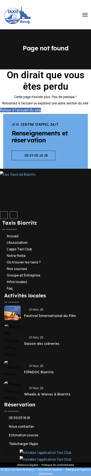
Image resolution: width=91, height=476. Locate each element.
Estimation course (23, 435)
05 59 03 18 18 (19, 417)
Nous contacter (21, 426)
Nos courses (17, 268)
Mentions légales (27, 465)
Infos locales (17, 281)
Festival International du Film (50, 316)
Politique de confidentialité (57, 465)
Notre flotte (16, 255)
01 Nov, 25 (36, 309)
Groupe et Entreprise (23, 275)
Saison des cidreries (41, 343)
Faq (9, 288)
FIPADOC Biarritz (39, 372)
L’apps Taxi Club (19, 249)
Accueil (13, 236)
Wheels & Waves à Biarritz (47, 394)
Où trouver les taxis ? (24, 262)
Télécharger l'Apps (23, 443)
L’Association (17, 242)
